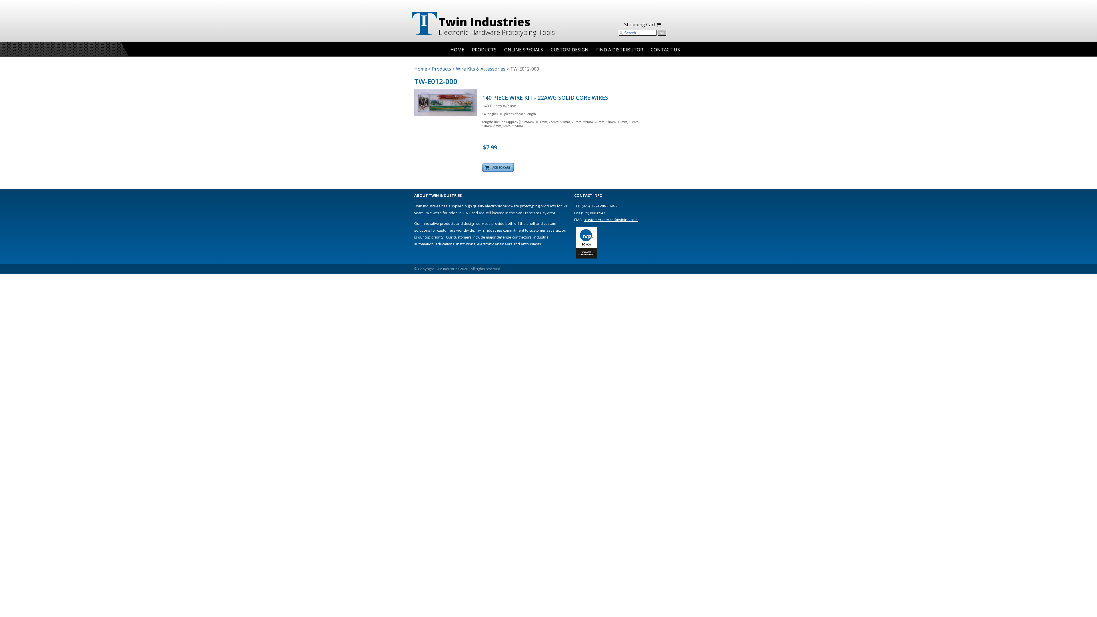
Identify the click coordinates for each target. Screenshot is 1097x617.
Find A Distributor (619, 50)
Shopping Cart (640, 24)
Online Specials (523, 50)
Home (457, 50)
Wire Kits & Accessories (480, 69)
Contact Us (665, 50)
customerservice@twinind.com (611, 219)
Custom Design (569, 50)
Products (484, 50)
